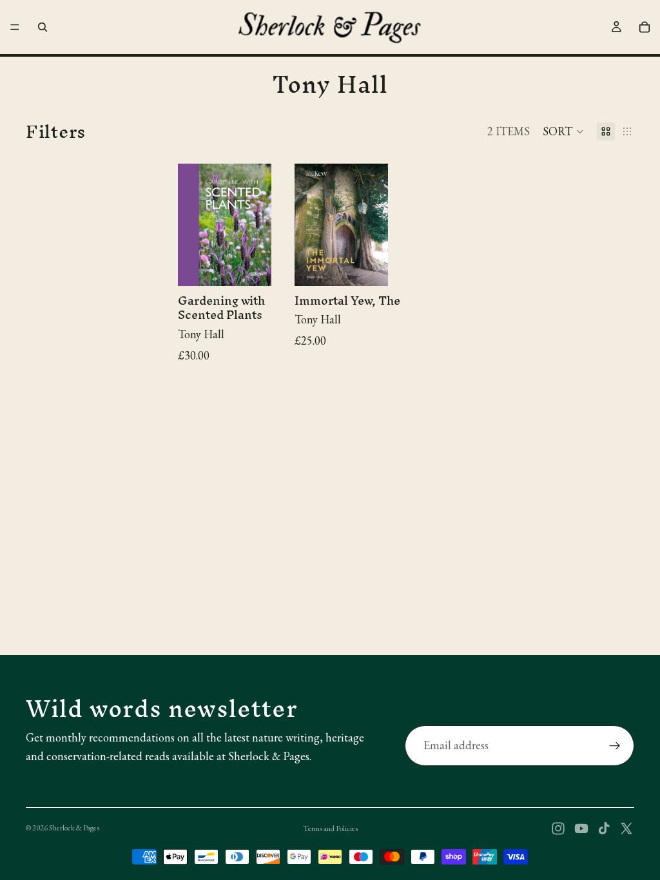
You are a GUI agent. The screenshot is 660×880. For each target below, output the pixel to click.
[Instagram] (558, 828)
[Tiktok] (604, 828)
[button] (563, 131)
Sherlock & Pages (74, 828)
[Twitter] (626, 828)
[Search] (42, 27)
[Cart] (644, 27)
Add (275, 265)
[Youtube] (581, 828)
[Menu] (15, 27)
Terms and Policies (330, 828)
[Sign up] (614, 746)
